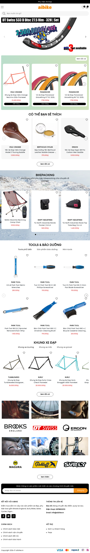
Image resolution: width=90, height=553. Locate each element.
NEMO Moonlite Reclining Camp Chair (15, 221)
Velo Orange (16, 92)
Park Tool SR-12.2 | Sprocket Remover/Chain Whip (16, 329)
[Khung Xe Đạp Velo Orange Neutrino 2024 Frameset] (16, 77)
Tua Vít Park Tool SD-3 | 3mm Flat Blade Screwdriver (74, 286)
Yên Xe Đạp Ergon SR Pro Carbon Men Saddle (75, 151)
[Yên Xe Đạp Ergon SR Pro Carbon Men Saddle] (75, 131)
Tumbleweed (13, 377)
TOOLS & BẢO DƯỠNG (45, 244)
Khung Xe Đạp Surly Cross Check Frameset (40, 381)
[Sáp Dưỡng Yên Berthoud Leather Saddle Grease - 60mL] (45, 131)
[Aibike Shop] (45, 7)
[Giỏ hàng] (87, 7)
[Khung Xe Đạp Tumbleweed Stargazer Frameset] (13, 363)
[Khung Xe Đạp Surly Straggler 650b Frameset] (67, 363)
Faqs (50, 532)
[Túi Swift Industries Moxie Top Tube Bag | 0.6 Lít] (75, 204)
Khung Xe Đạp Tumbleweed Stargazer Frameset (13, 381)
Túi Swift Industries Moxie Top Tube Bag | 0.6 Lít (75, 224)
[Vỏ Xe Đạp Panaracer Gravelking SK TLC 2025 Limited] (74, 77)
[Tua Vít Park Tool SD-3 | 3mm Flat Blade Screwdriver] (74, 266)
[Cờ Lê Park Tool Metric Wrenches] (15, 266)
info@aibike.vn (58, 512)
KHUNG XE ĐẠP (45, 342)
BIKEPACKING (45, 175)
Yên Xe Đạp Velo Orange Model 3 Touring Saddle (15, 151)
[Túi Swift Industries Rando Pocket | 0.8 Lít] (45, 204)
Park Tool (15, 282)
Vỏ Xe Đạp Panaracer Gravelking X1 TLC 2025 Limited (45, 96)
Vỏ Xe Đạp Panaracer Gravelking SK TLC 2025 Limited (73, 96)
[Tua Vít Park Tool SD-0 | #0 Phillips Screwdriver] (45, 266)
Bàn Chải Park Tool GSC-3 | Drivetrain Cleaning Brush (45, 329)
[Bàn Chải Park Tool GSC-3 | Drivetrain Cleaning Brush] (45, 310)
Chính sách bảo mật (11, 529)
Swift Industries (45, 220)
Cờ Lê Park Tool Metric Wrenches (15, 286)
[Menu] (2, 7)
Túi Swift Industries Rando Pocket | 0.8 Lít (45, 224)
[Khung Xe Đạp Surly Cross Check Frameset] (40, 363)
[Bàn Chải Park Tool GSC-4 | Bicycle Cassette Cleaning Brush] (74, 310)
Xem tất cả (81, 59)
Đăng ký (80, 490)
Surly (40, 377)
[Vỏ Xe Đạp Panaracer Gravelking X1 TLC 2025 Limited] (45, 77)
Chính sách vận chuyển (13, 532)
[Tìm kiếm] (4, 13)
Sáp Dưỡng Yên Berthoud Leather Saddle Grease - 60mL (45, 151)
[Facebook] (3, 516)
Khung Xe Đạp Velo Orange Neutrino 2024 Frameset (16, 96)
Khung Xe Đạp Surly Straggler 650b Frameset (67, 381)
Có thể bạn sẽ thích (45, 114)
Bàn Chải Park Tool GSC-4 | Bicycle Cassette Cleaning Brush (74, 329)
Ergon (75, 147)
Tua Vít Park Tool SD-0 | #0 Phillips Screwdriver (45, 286)
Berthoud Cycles (45, 147)
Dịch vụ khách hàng (56, 529)
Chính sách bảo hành (12, 539)
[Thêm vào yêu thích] (27, 66)
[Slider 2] (45, 35)
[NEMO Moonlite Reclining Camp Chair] (15, 204)
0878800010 (60, 509)
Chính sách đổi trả (11, 536)
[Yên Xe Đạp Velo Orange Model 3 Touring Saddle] (15, 131)
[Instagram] (13, 516)
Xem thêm (45, 477)
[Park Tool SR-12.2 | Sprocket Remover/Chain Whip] (15, 310)
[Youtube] (8, 516)
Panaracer (45, 92)
